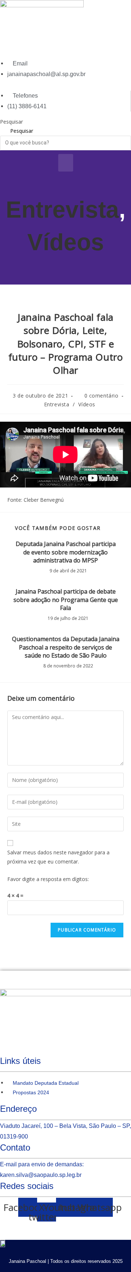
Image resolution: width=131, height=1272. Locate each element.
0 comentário (101, 395)
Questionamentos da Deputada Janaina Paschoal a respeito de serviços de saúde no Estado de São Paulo (65, 647)
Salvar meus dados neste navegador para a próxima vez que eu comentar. (58, 857)
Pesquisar (11, 121)
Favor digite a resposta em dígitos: (48, 879)
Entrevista (62, 209)
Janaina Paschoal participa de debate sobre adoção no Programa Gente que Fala (65, 599)
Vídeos (65, 242)
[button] (65, 163)
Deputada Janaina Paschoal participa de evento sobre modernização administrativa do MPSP (66, 552)
